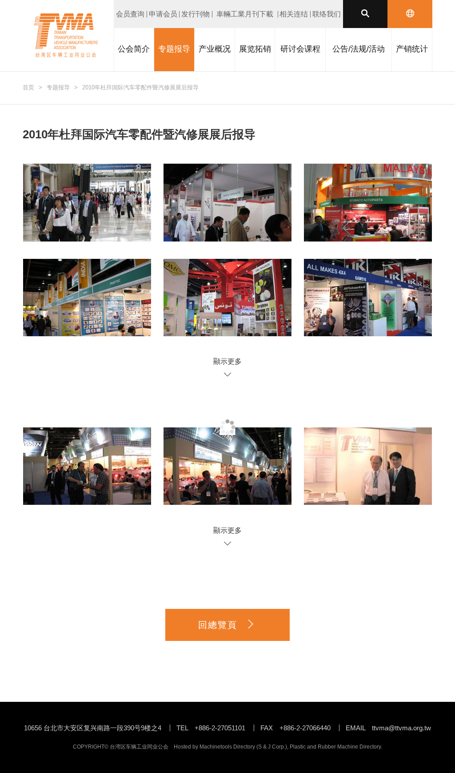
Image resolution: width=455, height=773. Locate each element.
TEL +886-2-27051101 (210, 728)
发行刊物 (195, 14)
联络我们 (326, 14)
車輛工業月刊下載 (244, 14)
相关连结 (293, 14)
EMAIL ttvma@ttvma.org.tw (388, 728)
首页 (28, 87)
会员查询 (130, 14)
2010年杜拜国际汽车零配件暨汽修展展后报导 (140, 87)
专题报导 (58, 87)
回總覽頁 (217, 625)
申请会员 (163, 14)
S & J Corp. (271, 747)
